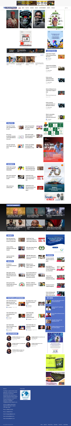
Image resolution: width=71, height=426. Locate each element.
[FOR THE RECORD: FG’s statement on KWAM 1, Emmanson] (41, 327)
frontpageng (49, 58)
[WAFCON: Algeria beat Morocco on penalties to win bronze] (41, 257)
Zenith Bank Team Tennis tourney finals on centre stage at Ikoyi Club (31, 240)
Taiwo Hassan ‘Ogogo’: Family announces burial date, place (51, 55)
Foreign (58, 269)
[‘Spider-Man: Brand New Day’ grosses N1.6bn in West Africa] (55, 225)
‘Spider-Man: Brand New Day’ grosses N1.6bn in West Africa (54, 228)
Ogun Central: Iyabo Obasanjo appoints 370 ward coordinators (30, 136)
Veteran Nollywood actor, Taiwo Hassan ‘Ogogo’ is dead (51, 90)
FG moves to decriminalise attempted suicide (11, 265)
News (62, 269)
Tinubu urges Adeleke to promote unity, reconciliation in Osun (29, 146)
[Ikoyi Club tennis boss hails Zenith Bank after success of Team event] (40, 168)
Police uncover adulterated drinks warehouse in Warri (50, 79)
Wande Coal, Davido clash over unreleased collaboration (14, 228)
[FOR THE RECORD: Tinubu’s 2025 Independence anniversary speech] (41, 316)
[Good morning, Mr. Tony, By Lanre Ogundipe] (48, 308)
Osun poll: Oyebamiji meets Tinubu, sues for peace (11, 146)
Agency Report (50, 70)
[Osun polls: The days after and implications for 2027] (21, 127)
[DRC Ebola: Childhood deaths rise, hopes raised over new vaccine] (41, 284)
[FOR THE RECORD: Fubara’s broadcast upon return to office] (22, 328)
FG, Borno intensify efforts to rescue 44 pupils (50, 259)
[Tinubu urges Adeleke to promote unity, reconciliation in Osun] (39, 146)
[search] (66, 8)
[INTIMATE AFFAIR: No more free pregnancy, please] (28, 344)
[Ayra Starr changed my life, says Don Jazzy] (55, 213)
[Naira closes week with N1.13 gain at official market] (21, 177)
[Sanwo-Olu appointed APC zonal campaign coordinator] (39, 127)
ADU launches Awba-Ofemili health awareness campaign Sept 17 (11, 284)
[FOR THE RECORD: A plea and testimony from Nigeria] (22, 316)
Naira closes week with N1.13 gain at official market (11, 177)
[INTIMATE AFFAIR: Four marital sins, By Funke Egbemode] (28, 338)
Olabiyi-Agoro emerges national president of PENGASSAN (11, 168)
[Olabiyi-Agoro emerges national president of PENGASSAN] (21, 168)
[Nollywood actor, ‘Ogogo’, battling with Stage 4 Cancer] (41, 265)
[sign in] (65, 7)
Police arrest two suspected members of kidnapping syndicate (11, 20)
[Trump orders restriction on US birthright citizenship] (61, 277)
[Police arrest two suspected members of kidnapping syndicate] (61, 105)
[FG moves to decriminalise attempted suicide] (22, 265)
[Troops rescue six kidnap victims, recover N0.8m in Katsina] (61, 68)
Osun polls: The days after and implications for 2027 (10, 127)
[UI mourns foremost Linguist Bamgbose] (61, 285)
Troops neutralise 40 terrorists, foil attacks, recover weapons (38, 21)
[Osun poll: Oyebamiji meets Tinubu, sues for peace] (21, 146)
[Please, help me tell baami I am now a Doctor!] (48, 315)
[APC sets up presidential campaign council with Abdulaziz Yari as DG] (21, 137)
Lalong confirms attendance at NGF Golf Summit (11, 248)
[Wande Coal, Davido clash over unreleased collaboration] (15, 225)
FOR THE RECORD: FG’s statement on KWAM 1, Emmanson (31, 326)
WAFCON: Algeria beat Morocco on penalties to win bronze (31, 257)
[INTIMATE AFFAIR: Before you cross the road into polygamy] (48, 328)
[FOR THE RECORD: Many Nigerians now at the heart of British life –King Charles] (22, 304)
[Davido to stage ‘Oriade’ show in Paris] (35, 225)
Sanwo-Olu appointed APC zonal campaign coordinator (29, 127)
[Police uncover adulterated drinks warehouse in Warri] (61, 80)
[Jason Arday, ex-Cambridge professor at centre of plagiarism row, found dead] (61, 268)
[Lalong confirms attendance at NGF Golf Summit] (21, 248)
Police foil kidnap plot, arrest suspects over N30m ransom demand (50, 294)
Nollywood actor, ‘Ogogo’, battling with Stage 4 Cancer (30, 265)
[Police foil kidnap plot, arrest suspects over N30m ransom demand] (61, 293)
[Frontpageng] (10, 7)
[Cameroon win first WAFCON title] (21, 257)
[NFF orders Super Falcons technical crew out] (41, 248)
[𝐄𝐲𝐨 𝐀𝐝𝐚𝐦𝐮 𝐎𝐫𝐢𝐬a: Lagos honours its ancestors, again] (41, 304)
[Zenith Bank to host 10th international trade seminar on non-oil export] (40, 188)
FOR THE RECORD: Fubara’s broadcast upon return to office (11, 326)
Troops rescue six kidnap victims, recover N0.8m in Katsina (51, 67)
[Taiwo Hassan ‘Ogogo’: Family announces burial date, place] (61, 57)
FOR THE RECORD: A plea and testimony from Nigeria (11, 314)
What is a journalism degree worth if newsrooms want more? (51, 116)
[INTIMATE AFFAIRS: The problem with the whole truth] (9, 344)
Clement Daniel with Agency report (51, 95)
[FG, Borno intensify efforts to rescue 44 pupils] (61, 259)
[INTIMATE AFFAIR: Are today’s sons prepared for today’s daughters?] (9, 351)
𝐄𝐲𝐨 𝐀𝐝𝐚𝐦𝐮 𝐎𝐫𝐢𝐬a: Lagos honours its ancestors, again (31, 302)
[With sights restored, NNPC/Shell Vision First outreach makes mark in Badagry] (22, 275)
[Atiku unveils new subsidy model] (21, 187)
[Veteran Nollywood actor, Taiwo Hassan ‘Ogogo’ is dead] (61, 93)
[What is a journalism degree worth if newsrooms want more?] (61, 117)
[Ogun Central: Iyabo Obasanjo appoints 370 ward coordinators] (39, 136)
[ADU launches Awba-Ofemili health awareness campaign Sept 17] (22, 284)
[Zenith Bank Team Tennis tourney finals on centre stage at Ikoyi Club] (40, 178)
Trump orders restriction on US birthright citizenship (50, 277)
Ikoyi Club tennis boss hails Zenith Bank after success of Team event (30, 168)
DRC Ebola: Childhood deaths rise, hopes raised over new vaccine (31, 284)
